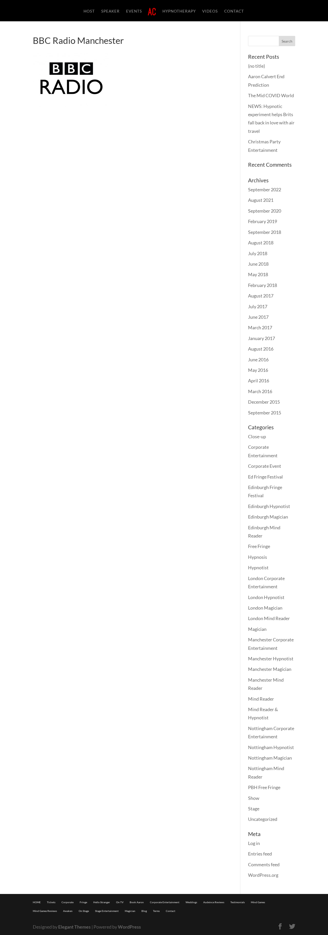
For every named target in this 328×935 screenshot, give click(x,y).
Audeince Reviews (213, 902)
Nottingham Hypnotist (271, 747)
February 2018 (262, 285)
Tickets (51, 902)
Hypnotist (258, 567)
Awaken (68, 910)
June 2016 (258, 359)
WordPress (129, 927)
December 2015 (264, 402)
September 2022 (264, 189)
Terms (156, 910)
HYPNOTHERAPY (179, 11)
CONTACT (234, 11)
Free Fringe (259, 546)
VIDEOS (210, 11)
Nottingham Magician (270, 758)
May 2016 (258, 370)
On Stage (84, 910)
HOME (37, 902)
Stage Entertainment (107, 910)
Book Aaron (137, 902)
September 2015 (264, 412)
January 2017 (261, 338)
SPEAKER (110, 11)
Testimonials (237, 902)
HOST (89, 11)
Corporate (67, 902)
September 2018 (264, 232)
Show (253, 798)
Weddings (191, 902)
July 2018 (257, 253)
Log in (254, 843)
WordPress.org (263, 875)
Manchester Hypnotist (270, 658)
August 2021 (260, 200)
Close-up (257, 436)
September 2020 (264, 211)
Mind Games (258, 902)
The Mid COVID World (271, 95)
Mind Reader (261, 699)
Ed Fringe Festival (265, 477)
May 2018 (258, 274)
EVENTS (134, 11)
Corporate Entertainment (164, 902)
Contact (170, 910)
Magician (257, 629)
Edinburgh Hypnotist (269, 506)
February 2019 (262, 221)
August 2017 (260, 296)
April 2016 (258, 380)
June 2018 (258, 264)
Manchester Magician (269, 669)
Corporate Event (264, 466)
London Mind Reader (269, 618)
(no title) (256, 66)
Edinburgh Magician (268, 517)
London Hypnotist (266, 597)
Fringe (83, 902)
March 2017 (260, 327)
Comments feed (264, 864)
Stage (253, 808)
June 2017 (258, 317)
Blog (144, 910)
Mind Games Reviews (45, 910)
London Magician (265, 608)
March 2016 (260, 391)
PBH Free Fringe (264, 787)
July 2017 (257, 306)
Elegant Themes (74, 927)
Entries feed (260, 854)
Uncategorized (262, 819)
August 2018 (260, 242)
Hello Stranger (101, 902)
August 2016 (260, 349)
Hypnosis (257, 557)
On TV (120, 902)
